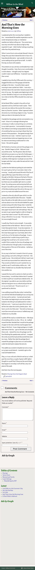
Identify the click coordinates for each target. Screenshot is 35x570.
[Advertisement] (18, 459)
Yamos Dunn (6, 475)
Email (4, 430)
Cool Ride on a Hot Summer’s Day (13, 488)
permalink (9, 376)
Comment (5, 407)
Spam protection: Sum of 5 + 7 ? (11, 442)
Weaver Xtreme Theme (28, 568)
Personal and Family (8, 477)
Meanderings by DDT (10, 481)
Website (4, 436)
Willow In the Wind (14, 4)
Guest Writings (7, 479)
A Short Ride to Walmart (10, 496)
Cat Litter (5, 492)
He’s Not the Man (8, 490)
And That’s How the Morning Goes (13, 494)
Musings (5, 473)
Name (4, 423)
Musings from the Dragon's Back (17, 374)
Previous (4, 20)
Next (32, 20)
